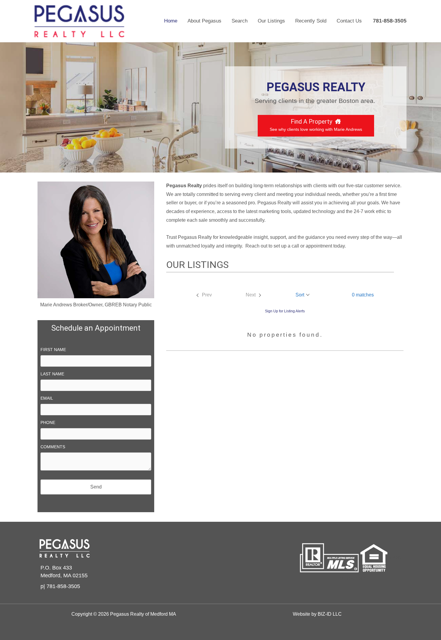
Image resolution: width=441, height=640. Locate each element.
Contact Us (349, 21)
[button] (302, 294)
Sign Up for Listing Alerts (285, 311)
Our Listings (271, 21)
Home (170, 21)
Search (240, 21)
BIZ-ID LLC (330, 614)
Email (46, 398)
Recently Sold (310, 21)
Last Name (52, 373)
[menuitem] (204, 295)
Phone (47, 422)
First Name (53, 349)
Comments (52, 446)
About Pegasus (204, 21)
